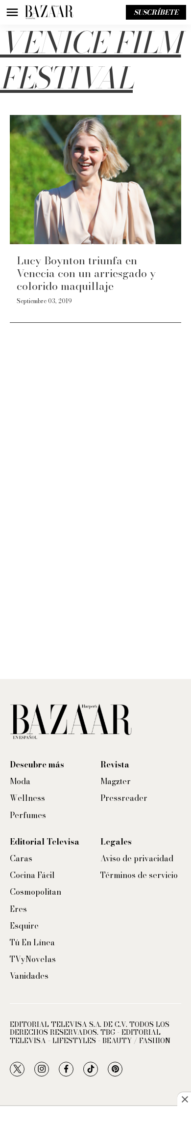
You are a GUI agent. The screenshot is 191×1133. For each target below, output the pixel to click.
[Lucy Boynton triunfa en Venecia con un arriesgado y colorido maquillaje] (95, 179)
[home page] (48, 12)
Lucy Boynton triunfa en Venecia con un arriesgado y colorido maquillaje (86, 273)
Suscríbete (156, 12)
